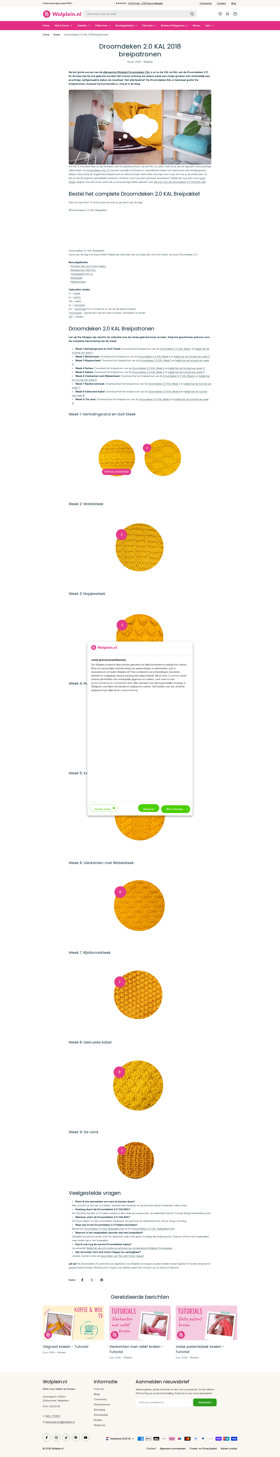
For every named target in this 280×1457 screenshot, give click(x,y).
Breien (56, 34)
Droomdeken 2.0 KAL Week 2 (154, 356)
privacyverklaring (100, 683)
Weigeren (148, 809)
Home (46, 34)
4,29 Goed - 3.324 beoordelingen (145, 3)
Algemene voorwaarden (173, 1448)
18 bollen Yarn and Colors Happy (88, 266)
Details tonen (102, 809)
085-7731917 (53, 1416)
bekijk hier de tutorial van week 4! (186, 368)
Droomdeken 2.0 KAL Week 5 (148, 372)
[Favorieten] (220, 13)
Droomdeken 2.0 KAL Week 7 (164, 383)
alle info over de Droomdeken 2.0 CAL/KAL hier (179, 182)
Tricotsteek (75, 312)
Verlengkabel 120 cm (81, 274)
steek (77, 293)
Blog (233, 3)
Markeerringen (78, 281)
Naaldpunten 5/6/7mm (83, 270)
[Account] (227, 14)
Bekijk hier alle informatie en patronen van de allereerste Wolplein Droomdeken (129, 1248)
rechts (77, 297)
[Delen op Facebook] (82, 1280)
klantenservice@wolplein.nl (60, 1422)
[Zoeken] (192, 14)
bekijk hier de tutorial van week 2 (192, 356)
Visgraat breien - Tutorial (65, 1346)
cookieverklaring (129, 690)
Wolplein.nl (57, 1448)
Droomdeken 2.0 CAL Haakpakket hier (153, 1228)
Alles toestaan (174, 809)
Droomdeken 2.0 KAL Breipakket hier (103, 1228)
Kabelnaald (76, 277)
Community (206, 3)
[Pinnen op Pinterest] (102, 1280)
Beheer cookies (229, 1448)
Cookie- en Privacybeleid (203, 1448)
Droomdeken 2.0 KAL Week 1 (175, 348)
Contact (221, 3)
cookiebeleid (119, 683)
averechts (79, 305)
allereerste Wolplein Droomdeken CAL (126, 72)
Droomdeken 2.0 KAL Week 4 (148, 368)
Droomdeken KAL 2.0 (98, 170)
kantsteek (80, 309)
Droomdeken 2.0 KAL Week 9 (155, 399)
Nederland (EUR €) (120, 1438)
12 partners (174, 675)
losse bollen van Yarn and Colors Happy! (122, 1256)
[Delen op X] (92, 1280)
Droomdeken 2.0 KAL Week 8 (164, 391)
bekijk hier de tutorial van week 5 (186, 372)
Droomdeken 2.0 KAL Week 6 (179, 376)
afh (70, 316)
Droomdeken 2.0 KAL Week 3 (155, 360)
